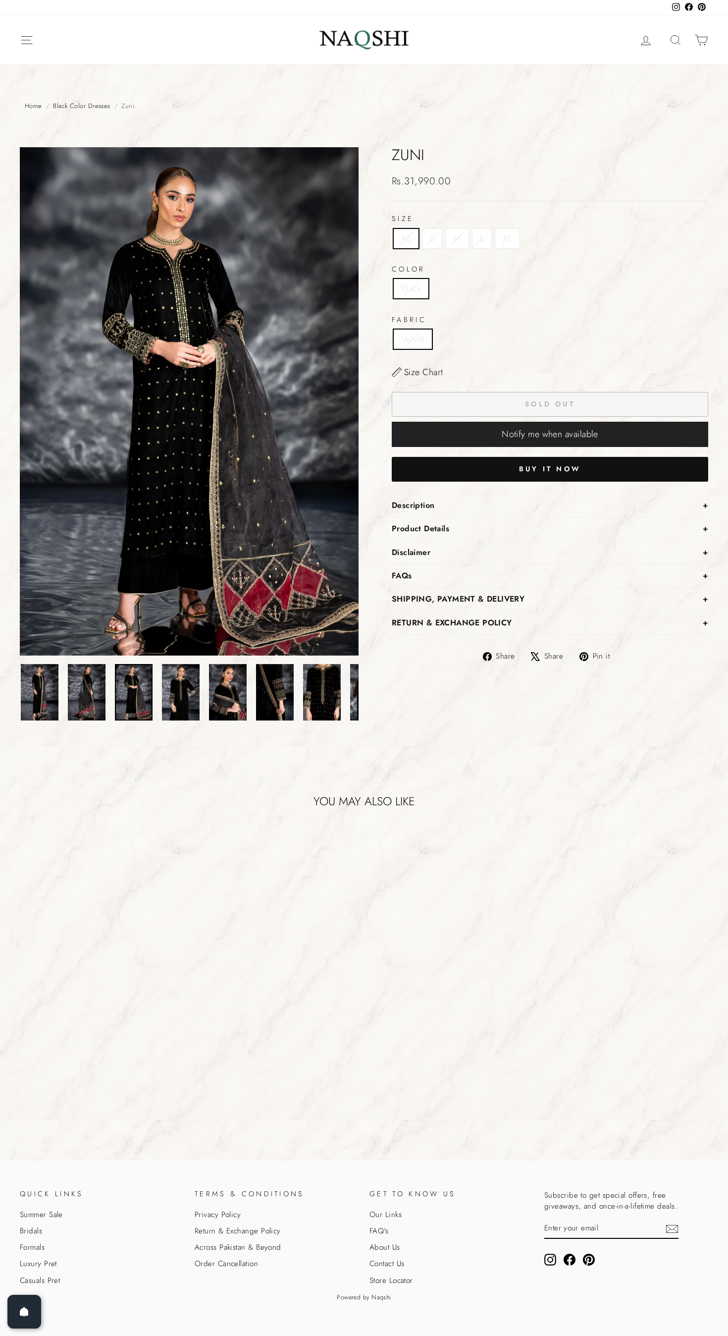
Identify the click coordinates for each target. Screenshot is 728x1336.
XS (406, 238)
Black (411, 288)
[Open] (24, 1312)
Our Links (385, 1214)
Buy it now (550, 469)
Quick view (101, 1066)
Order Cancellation (226, 1263)
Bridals (31, 1230)
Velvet (412, 339)
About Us (384, 1247)
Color (408, 269)
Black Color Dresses (81, 106)
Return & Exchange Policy (238, 1230)
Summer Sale (41, 1214)
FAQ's (378, 1230)
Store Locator (391, 1280)
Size (403, 218)
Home (33, 106)
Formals (32, 1247)
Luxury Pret (38, 1263)
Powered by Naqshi (364, 1297)
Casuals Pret (40, 1280)
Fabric (409, 320)
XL (507, 238)
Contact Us (387, 1263)
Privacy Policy (218, 1214)
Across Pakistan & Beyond (238, 1247)
